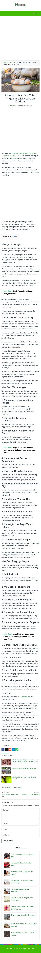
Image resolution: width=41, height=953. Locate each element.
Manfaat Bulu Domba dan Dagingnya (24, 768)
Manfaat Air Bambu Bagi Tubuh (30, 793)
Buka (15, 236)
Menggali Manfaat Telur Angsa (22, 153)
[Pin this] (9, 749)
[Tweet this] (6, 749)
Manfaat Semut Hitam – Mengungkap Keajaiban (24, 778)
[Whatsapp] (16, 749)
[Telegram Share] (13, 749)
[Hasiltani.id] (20, 4)
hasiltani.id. (17, 949)
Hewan (9, 787)
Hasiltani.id (25, 697)
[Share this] (2, 749)
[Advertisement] (20, 38)
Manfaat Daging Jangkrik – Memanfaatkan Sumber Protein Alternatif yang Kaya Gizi (25, 760)
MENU (36, 13)
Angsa (19, 787)
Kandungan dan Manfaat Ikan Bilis (9, 794)
